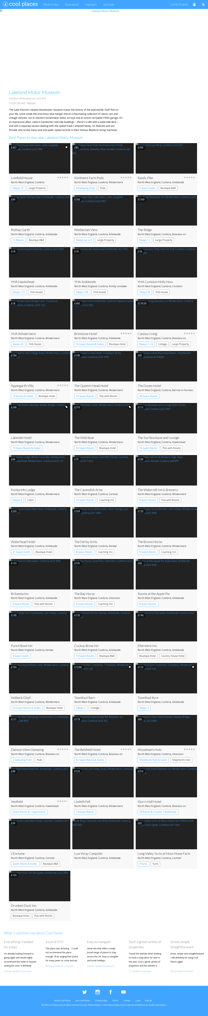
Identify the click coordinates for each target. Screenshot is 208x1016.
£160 (77, 199)
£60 (140, 563)
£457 (14, 147)
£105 (77, 563)
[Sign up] (193, 4)
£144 (140, 615)
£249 (14, 407)
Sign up (148, 1000)
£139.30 (142, 303)
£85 (76, 147)
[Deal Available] (66, 407)
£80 (140, 719)
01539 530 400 (17, 103)
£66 (13, 459)
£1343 (141, 199)
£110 (140, 667)
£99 (13, 823)
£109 (77, 511)
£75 (76, 459)
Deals (108, 4)
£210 (77, 407)
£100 (77, 355)
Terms (115, 1000)
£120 (140, 511)
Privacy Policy (101, 1000)
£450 (77, 303)
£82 (140, 823)
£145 (14, 615)
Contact (126, 1000)
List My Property (179, 4)
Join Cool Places (83, 1000)
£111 (14, 719)
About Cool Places (62, 1000)
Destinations (72, 4)
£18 (13, 251)
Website (31, 103)
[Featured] (66, 147)
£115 (140, 407)
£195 (14, 667)
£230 (14, 511)
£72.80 (78, 667)
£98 (13, 771)
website (96, 1005)
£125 (14, 563)
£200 (140, 147)
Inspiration (91, 4)
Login (138, 1000)
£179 (77, 719)
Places (50, 4)
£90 (13, 199)
